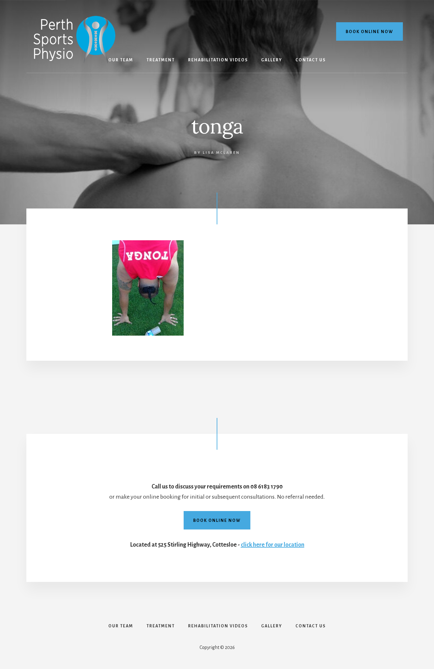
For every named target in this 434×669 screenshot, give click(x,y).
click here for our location (272, 545)
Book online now (369, 32)
